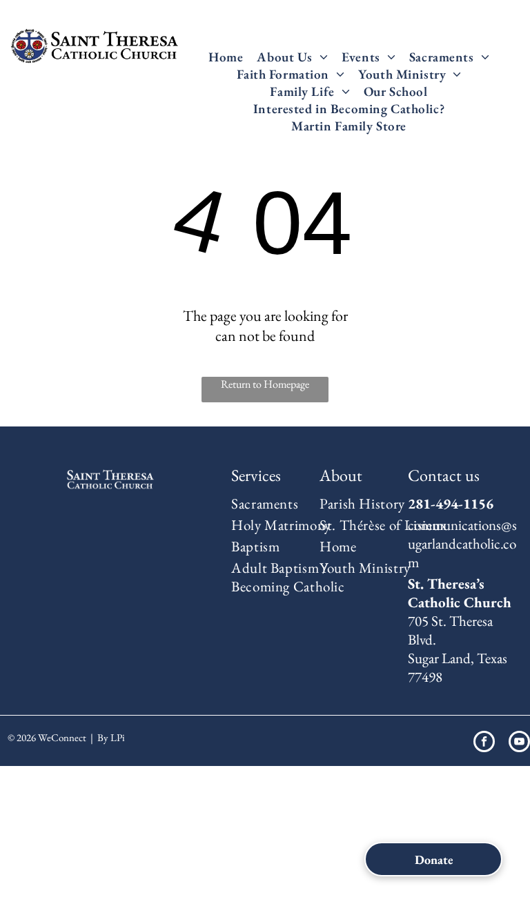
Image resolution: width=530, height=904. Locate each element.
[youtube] (519, 743)
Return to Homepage (265, 384)
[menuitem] (226, 57)
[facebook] (484, 743)
